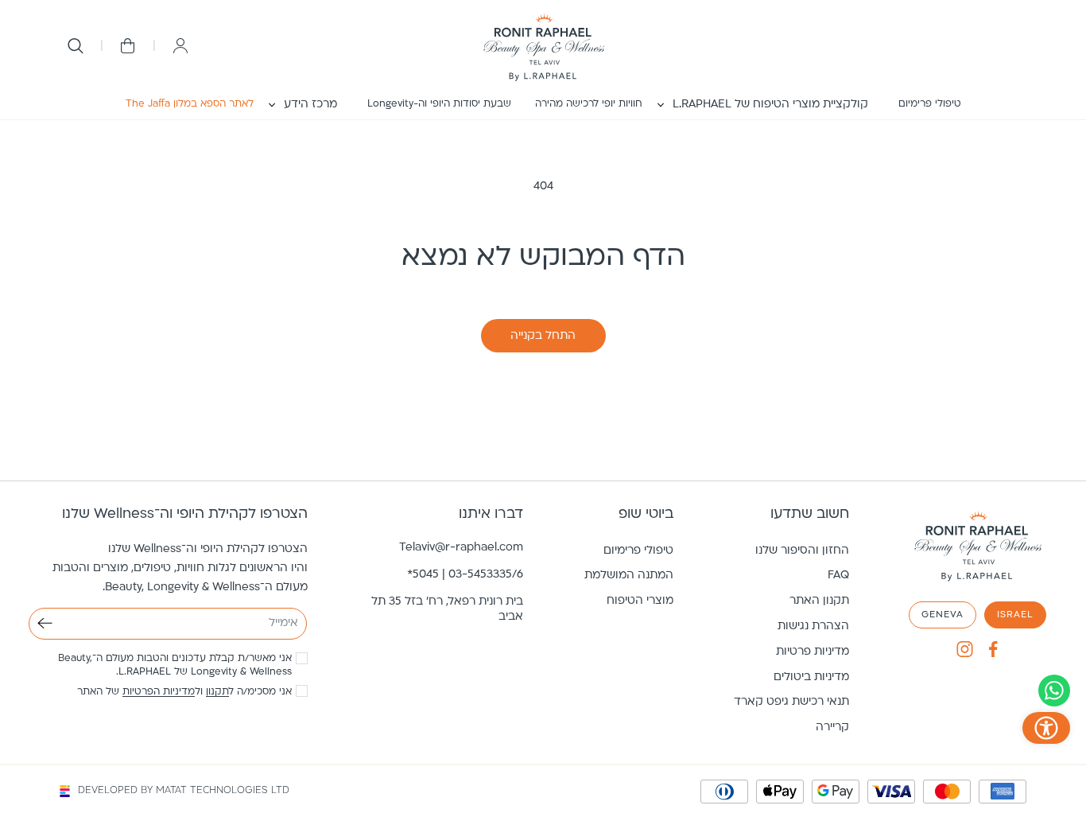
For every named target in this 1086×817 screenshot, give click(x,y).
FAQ (838, 575)
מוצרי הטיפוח (640, 601)
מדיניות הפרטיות (158, 692)
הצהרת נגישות (813, 626)
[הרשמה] (44, 623)
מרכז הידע (310, 104)
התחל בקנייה (543, 336)
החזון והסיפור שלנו (802, 551)
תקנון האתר (819, 601)
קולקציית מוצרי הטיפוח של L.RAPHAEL (770, 104)
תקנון (217, 692)
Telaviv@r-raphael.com (461, 548)
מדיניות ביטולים (811, 677)
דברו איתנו (491, 514)
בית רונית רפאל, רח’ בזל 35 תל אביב (447, 609)
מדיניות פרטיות (812, 652)
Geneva (942, 615)
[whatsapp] (1054, 690)
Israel (1015, 615)
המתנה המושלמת (628, 575)
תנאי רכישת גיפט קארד (791, 702)
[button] (770, 104)
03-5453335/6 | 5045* (465, 575)
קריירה (832, 727)
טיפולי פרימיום (638, 551)
